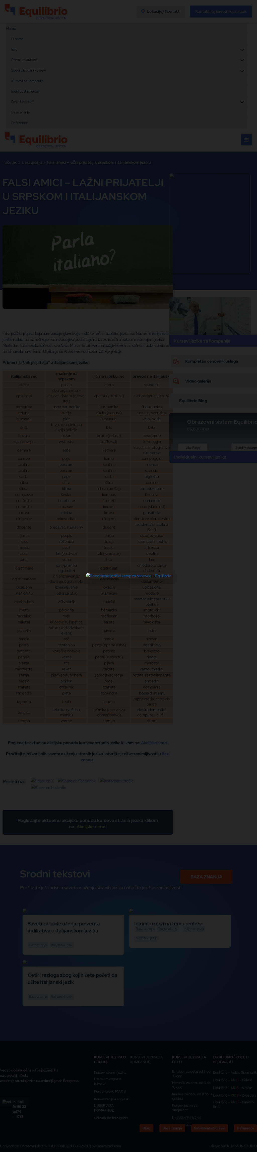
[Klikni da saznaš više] (128, 576)
